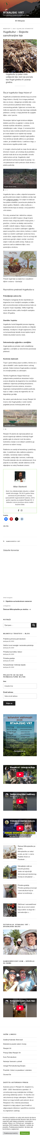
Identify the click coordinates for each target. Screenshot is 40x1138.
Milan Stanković (26, 28)
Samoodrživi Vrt (13, 541)
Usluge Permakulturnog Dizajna (14, 1066)
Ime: (4, 681)
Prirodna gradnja (9, 658)
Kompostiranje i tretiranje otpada (14, 665)
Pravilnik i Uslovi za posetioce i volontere (17, 1070)
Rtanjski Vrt (13, 12)
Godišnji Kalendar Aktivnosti (13, 1039)
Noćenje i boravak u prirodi (12, 1061)
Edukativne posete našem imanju (14, 1044)
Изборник (21, 21)
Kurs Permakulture (9, 1057)
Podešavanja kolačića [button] (10, 1133)
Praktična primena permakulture (14, 639)
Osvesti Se (7, 1074)
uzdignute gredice (12, 199)
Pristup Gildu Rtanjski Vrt (12, 1052)
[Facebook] (19, 510)
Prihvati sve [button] (24, 1133)
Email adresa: (8, 692)
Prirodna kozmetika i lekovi (12, 652)
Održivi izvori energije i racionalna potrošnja (18, 645)
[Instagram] (22, 510)
